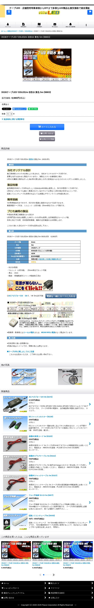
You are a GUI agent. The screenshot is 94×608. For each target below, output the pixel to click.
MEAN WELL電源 (48, 332)
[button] (8, 12)
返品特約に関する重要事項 (14, 119)
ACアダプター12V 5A (18, 296)
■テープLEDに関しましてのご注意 (20, 351)
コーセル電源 (29, 332)
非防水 (31, 159)
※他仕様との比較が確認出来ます (50, 259)
